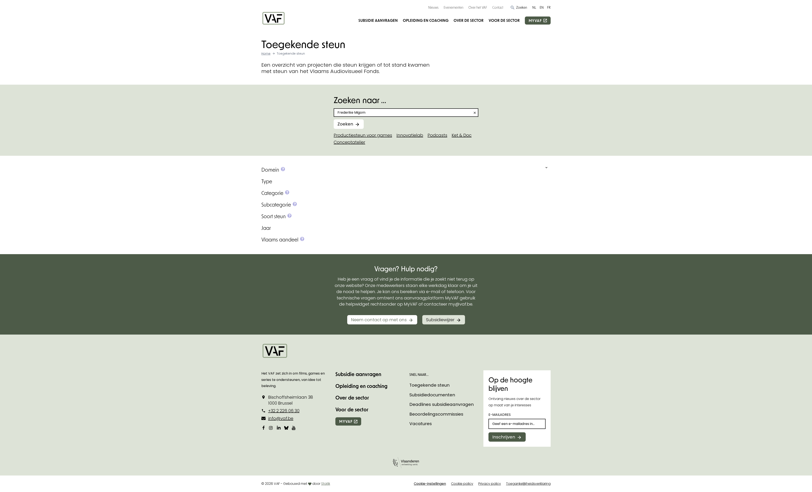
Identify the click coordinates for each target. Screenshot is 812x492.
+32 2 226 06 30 (283, 411)
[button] (518, 7)
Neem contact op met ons (379, 320)
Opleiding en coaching (426, 20)
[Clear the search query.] (475, 113)
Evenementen (453, 7)
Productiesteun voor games (363, 135)
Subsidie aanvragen (378, 20)
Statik (325, 483)
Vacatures (420, 424)
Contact (497, 7)
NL (534, 7)
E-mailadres (499, 414)
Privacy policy (489, 483)
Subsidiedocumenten (432, 395)
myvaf (535, 20)
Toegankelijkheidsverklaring (528, 483)
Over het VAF (477, 7)
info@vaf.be (280, 418)
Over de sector (469, 20)
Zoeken (345, 124)
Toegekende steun (429, 385)
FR (549, 7)
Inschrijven (503, 437)
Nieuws (433, 7)
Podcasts (437, 135)
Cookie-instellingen (430, 483)
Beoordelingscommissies (436, 414)
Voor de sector (504, 20)
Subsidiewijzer (440, 320)
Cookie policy (462, 483)
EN (542, 7)
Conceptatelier (349, 142)
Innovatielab (409, 135)
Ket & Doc (462, 135)
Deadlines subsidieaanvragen (441, 404)
